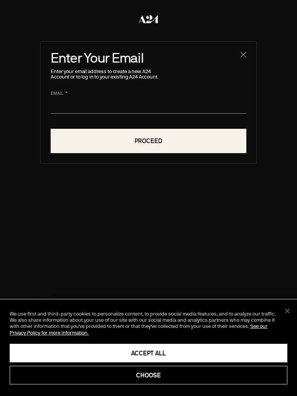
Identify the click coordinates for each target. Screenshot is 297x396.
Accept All (148, 353)
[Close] (287, 310)
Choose (148, 375)
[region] (148, 347)
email (57, 93)
